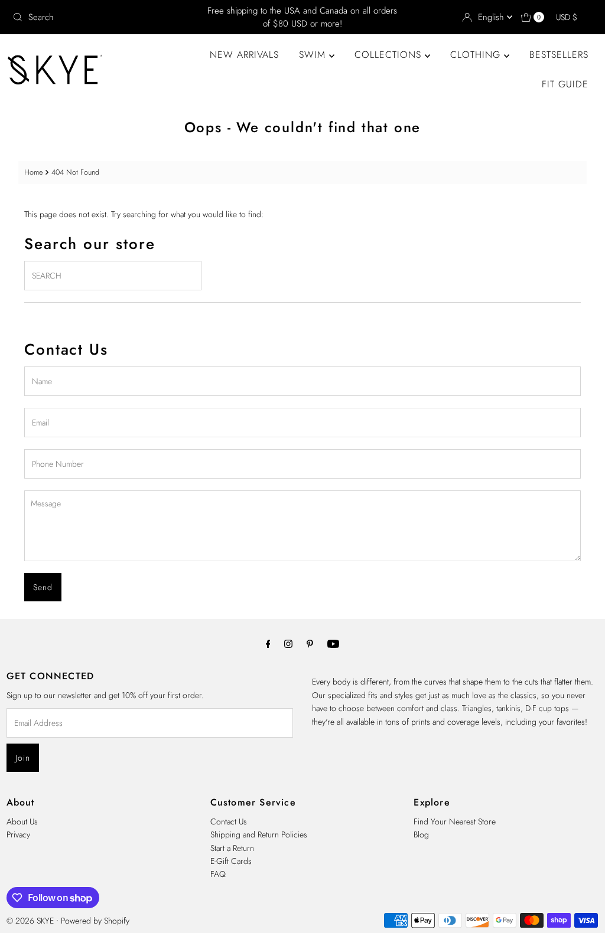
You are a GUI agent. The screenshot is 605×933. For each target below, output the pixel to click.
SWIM (314, 54)
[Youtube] (333, 643)
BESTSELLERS (558, 54)
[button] (572, 17)
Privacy (18, 834)
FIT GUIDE (565, 84)
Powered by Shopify (95, 921)
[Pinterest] (310, 643)
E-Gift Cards (231, 861)
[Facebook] (268, 643)
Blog (421, 834)
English (492, 17)
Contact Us (228, 821)
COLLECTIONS (389, 54)
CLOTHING (477, 54)
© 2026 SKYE (30, 921)
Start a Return (232, 848)
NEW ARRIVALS (244, 54)
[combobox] (103, 17)
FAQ (218, 874)
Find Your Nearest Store (455, 821)
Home (33, 172)
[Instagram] (288, 643)
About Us (22, 821)
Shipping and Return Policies (258, 834)
